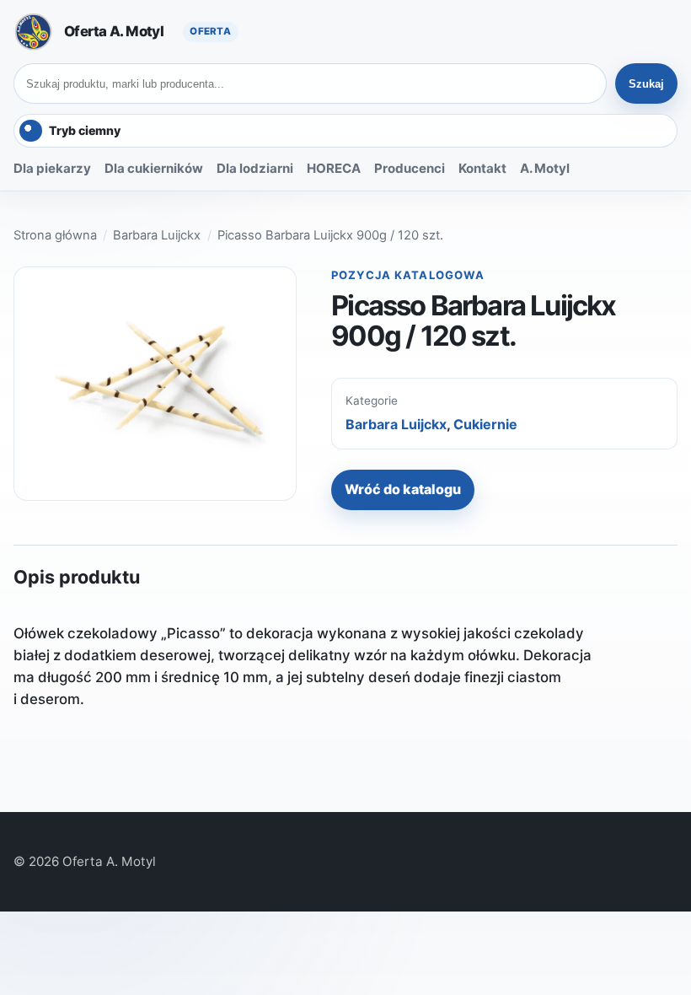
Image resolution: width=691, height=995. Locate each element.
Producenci (409, 168)
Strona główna (55, 235)
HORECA (334, 168)
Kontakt (482, 168)
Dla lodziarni (255, 168)
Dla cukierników (153, 168)
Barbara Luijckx (157, 235)
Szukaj (646, 84)
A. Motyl (545, 168)
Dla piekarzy (52, 168)
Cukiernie (485, 424)
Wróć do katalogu (403, 489)
